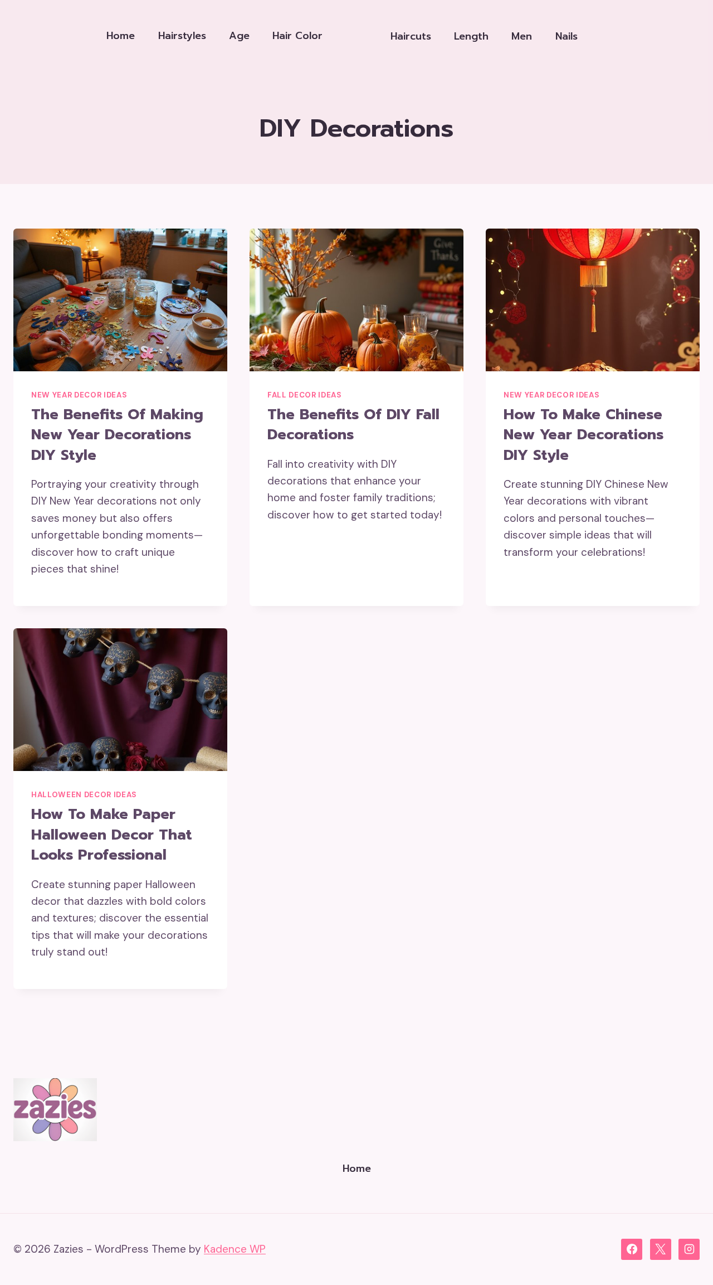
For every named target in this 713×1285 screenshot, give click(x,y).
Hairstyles (182, 35)
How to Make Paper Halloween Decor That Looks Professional (111, 834)
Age (239, 35)
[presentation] (120, 300)
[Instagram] (689, 1249)
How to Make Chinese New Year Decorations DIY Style (583, 435)
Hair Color (297, 35)
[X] (660, 1249)
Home (120, 35)
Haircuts (410, 36)
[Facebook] (631, 1249)
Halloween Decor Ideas (84, 794)
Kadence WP (235, 1249)
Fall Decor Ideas (304, 395)
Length (471, 36)
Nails (566, 36)
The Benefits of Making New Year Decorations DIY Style (117, 435)
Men (521, 36)
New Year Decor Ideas (79, 395)
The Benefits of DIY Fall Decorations (353, 424)
